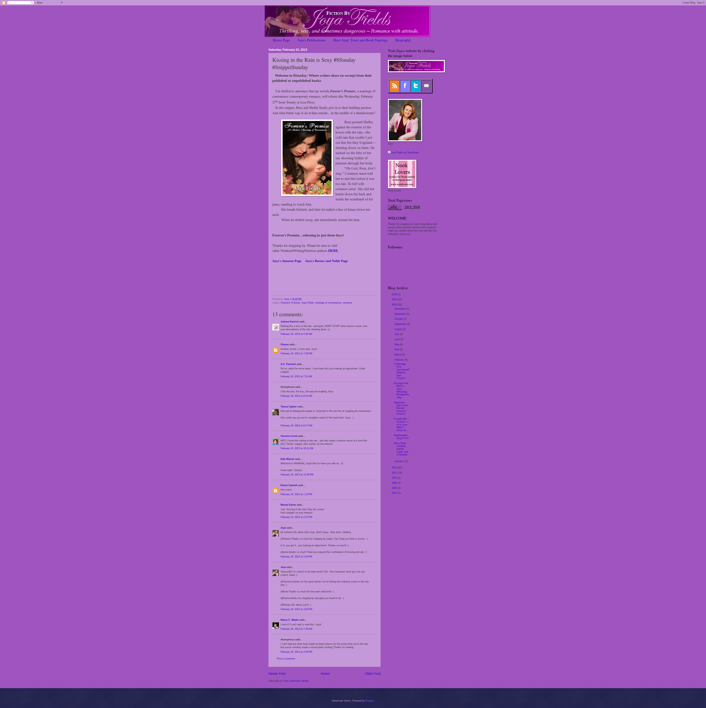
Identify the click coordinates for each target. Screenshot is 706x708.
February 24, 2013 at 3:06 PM (296, 609)
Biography (403, 40)
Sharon (285, 344)
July (397, 334)
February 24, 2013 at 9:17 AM (296, 425)
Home (325, 673)
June (397, 339)
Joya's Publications (311, 40)
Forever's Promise (290, 302)
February (400, 359)
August (399, 329)
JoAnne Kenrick (290, 321)
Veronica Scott (289, 436)
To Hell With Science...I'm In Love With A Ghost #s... (401, 425)
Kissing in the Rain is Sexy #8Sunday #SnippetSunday (401, 390)
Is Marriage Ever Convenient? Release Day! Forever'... (402, 371)
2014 (395, 299)
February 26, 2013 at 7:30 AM (296, 628)
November (400, 314)
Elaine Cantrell (289, 485)
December (400, 308)
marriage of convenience (328, 302)
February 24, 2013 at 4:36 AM (296, 334)
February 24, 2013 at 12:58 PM (297, 474)
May (397, 344)
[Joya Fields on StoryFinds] (403, 152)
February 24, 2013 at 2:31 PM (296, 517)
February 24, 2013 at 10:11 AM (297, 448)
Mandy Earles (288, 504)
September (401, 324)
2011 (395, 472)
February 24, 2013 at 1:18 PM (296, 494)
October (399, 319)
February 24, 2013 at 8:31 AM (296, 396)
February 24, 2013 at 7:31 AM (296, 376)
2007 (395, 493)
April (397, 349)
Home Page (281, 40)
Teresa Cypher (289, 406)
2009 (395, 482)
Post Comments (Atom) (296, 681)
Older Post (373, 673)
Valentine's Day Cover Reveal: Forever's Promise (401, 408)
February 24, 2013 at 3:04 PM (296, 556)
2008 (395, 488)
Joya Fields (308, 302)
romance (347, 302)
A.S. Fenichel (288, 364)
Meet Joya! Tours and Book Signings (360, 40)
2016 (395, 294)
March (398, 354)
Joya (283, 527)
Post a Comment (286, 658)
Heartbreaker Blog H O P (401, 436)
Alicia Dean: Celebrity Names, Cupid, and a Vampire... (401, 449)
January (399, 461)
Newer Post (277, 673)
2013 (395, 304)
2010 (395, 477)
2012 (395, 467)
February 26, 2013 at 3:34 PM (296, 651)
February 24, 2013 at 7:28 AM (296, 353)
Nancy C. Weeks (290, 619)
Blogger (369, 700)
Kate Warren (287, 459)
